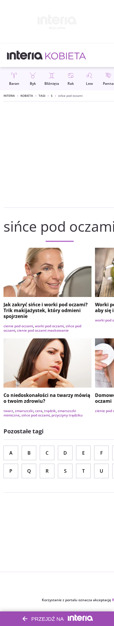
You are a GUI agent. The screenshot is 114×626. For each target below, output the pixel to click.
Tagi (42, 96)
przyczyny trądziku (67, 415)
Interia (9, 96)
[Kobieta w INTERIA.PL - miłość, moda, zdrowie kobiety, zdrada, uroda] (65, 55)
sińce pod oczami (35, 415)
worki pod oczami (49, 325)
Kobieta (26, 96)
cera (38, 410)
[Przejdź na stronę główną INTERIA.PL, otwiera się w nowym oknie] (25, 55)
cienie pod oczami (18, 325)
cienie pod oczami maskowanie (43, 330)
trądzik (50, 410)
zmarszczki (24, 410)
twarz (8, 410)
